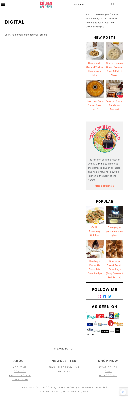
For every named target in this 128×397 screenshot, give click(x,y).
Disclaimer (20, 379)
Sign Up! (54, 367)
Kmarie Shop (108, 367)
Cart (108, 371)
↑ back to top (64, 348)
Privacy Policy (20, 375)
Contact (20, 371)
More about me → (105, 185)
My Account (108, 375)
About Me (20, 367)
